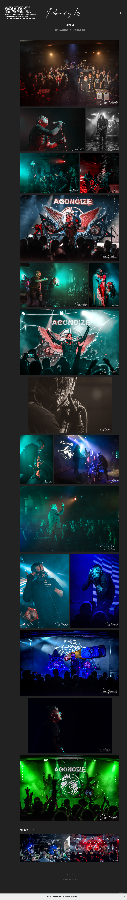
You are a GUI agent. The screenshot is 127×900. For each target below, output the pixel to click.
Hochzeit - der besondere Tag (14, 11)
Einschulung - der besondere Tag (15, 9)
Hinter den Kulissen (25, 13)
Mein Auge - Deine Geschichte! (14, 15)
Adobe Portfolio (73, 880)
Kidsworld (28, 7)
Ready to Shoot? (31, 15)
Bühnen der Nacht (10, 13)
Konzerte (28, 11)
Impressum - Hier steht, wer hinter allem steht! (20, 18)
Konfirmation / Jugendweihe (14, 7)
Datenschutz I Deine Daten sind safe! (16, 17)
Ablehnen (74, 897)
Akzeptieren (66, 897)
